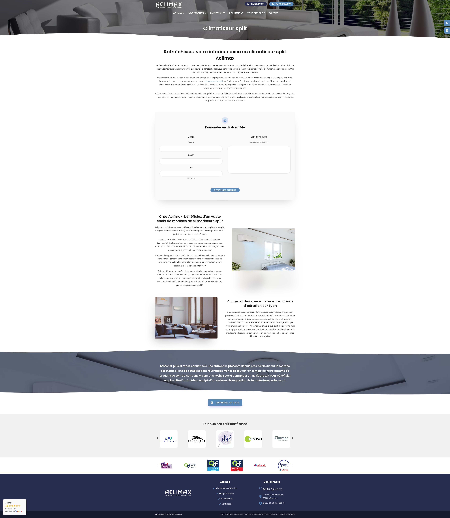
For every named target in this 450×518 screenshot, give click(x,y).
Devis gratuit (257, 4)
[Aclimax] (169, 5)
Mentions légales (237, 514)
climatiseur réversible (214, 81)
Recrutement (225, 514)
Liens (276, 514)
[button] (157, 438)
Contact (273, 13)
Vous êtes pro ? (256, 13)
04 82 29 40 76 (283, 4)
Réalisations (236, 13)
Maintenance (217, 13)
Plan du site (269, 514)
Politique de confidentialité (253, 514)
